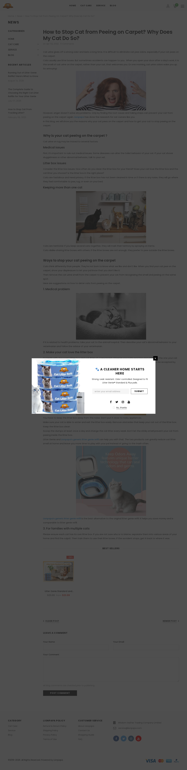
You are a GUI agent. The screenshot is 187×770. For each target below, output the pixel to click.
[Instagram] (123, 402)
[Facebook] (111, 402)
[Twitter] (117, 402)
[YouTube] (129, 402)
